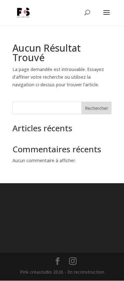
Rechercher (96, 108)
